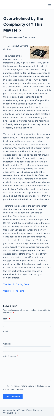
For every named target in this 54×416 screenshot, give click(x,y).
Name (6, 319)
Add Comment (10, 356)
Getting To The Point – (14, 290)
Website (7, 344)
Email (6, 331)
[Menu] (49, 4)
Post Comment (13, 396)
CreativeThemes (11, 413)
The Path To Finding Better (16, 284)
